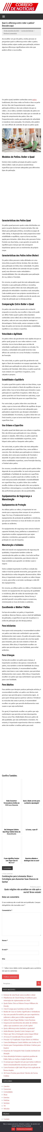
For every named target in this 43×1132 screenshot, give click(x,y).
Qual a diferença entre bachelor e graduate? (19, 1028)
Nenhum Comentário (10, 33)
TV (5, 1106)
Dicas (5, 1095)
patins (34, 99)
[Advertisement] (21, 75)
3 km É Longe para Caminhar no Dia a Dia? (18, 1009)
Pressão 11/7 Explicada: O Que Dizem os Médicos (21, 1039)
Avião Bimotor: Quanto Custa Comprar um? (19, 1031)
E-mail (5, 949)
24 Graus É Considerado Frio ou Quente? (18, 1037)
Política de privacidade (24, 1129)
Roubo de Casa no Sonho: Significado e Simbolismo (22, 1012)
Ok (13, 1129)
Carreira (6, 1086)
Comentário (7, 910)
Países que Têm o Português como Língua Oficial (21, 1034)
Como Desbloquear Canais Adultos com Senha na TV (22, 1042)
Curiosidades (7, 868)
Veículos (7, 1108)
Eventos (6, 1097)
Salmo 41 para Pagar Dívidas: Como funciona (19, 1020)
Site (3, 959)
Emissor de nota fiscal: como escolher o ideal (19, 995)
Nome (5, 940)
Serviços (7, 1103)
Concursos (7, 1089)
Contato (6, 1119)
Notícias (6, 1100)
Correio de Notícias (27, 30)
